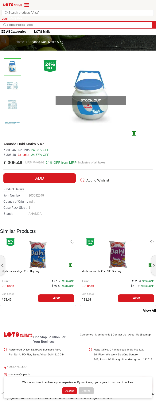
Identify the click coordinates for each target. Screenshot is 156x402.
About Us (134, 334)
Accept (69, 390)
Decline (86, 390)
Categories (87, 334)
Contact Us (120, 334)
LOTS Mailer (43, 31)
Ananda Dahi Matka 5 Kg (46, 42)
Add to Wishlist (97, 180)
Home (20, 42)
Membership (103, 334)
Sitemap (146, 334)
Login (5, 18)
